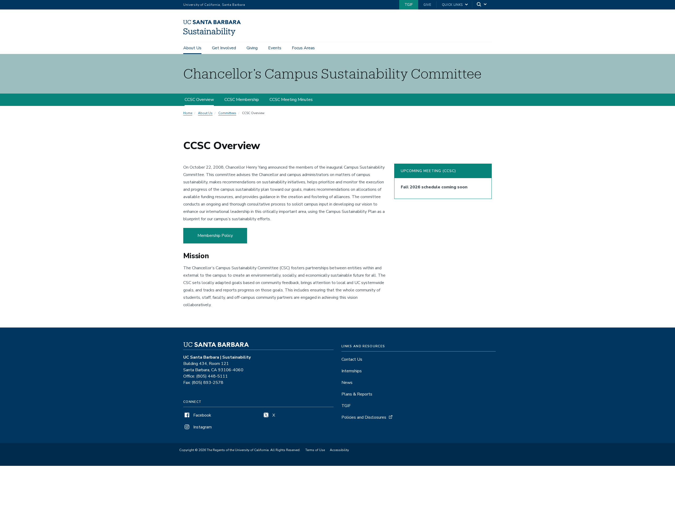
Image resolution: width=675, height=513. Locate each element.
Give (427, 5)
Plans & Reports (356, 394)
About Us (192, 48)
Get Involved (224, 48)
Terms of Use (315, 450)
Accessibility (339, 450)
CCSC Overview (199, 99)
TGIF (408, 4)
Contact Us (351, 359)
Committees (227, 113)
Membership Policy (215, 235)
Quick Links (452, 5)
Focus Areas (303, 48)
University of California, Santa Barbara (214, 5)
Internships (351, 371)
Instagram (202, 427)
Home (187, 113)
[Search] (482, 4)
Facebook (201, 415)
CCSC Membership (241, 99)
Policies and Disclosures (363, 417)
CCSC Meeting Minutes (291, 99)
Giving (252, 48)
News (347, 382)
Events (274, 48)
